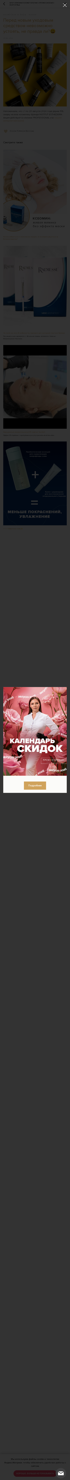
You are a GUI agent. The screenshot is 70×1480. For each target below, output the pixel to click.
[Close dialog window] (64, 5)
